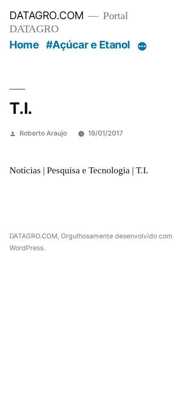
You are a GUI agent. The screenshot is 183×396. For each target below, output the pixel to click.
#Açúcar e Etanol (88, 44)
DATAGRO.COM (46, 15)
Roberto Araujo (43, 133)
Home (24, 44)
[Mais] (142, 46)
